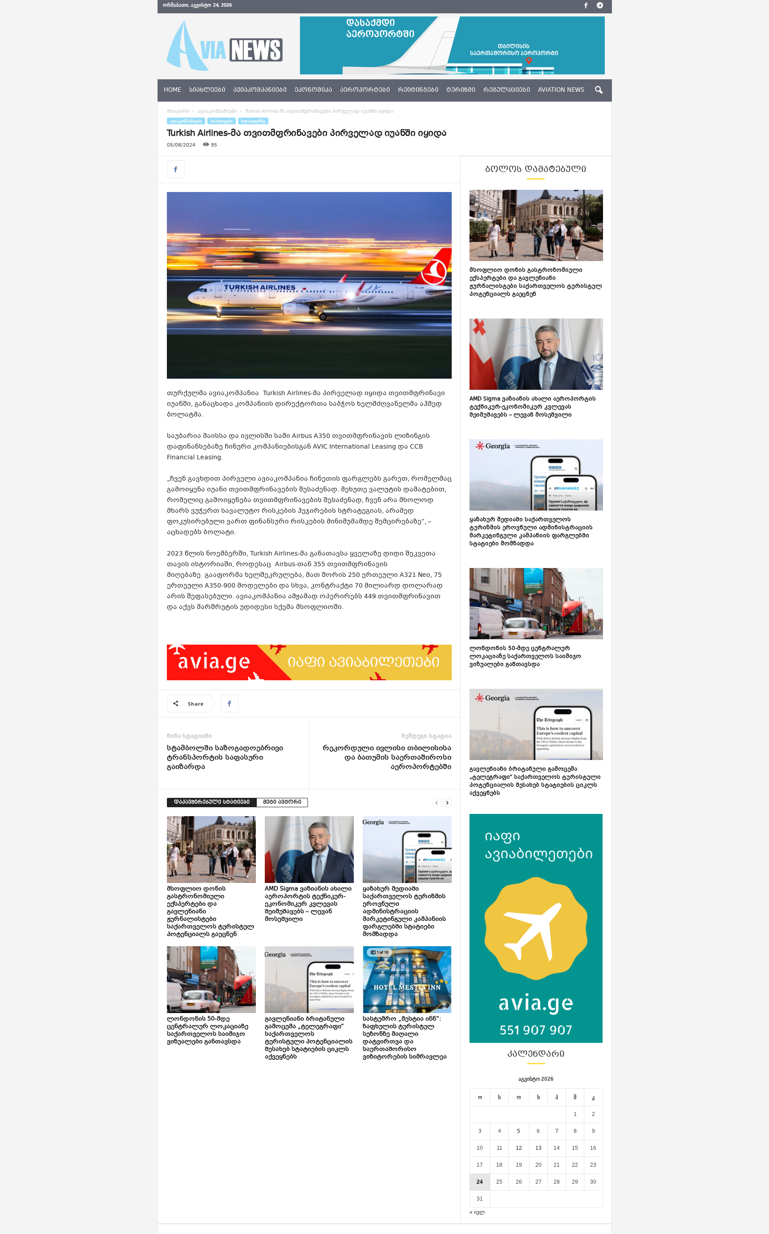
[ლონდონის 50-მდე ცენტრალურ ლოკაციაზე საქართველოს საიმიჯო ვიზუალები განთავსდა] (211, 979)
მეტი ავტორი (282, 802)
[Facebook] (586, 6)
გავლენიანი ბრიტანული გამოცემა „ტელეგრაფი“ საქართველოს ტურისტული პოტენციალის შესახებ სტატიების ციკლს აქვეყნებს (308, 1038)
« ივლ (477, 1212)
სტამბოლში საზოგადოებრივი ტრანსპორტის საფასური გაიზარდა (225, 758)
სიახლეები (207, 90)
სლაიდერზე (253, 121)
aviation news (561, 90)
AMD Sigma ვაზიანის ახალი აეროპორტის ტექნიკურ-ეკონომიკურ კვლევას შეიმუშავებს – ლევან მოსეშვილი (308, 904)
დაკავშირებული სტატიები (212, 802)
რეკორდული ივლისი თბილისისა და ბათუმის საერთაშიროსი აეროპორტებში (387, 758)
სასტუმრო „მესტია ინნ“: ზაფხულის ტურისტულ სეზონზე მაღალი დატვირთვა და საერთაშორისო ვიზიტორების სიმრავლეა (405, 1038)
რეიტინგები (418, 90)
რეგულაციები (506, 90)
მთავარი (178, 111)
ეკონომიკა (313, 90)
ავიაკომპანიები (260, 90)
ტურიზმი (460, 90)
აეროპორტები (365, 90)
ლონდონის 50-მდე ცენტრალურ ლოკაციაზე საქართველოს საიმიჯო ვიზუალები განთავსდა (207, 1030)
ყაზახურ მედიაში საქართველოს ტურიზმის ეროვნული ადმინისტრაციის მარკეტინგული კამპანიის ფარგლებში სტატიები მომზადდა (404, 912)
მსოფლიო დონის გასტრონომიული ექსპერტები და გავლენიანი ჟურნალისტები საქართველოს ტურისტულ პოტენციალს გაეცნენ (535, 282)
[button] (598, 90)
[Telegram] (600, 6)
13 (538, 1148)
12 (519, 1148)
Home (172, 90)
